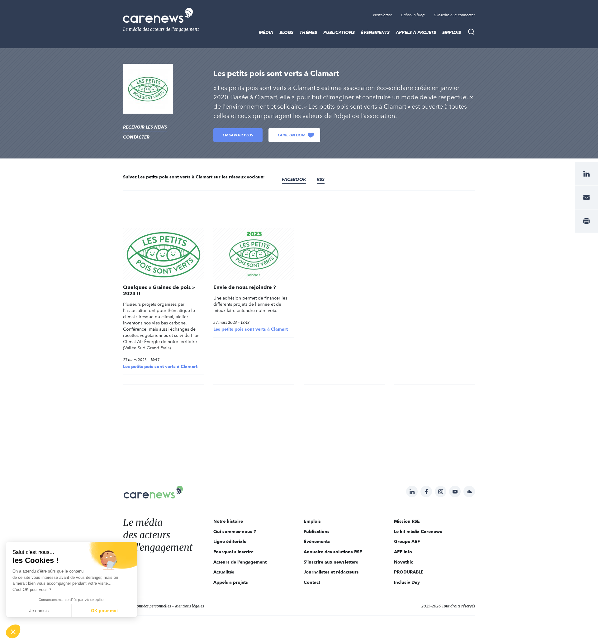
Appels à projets (416, 32)
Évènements (375, 32)
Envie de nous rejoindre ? (244, 287)
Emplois (451, 32)
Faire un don (291, 135)
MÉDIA (266, 32)
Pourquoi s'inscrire (233, 551)
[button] (13, 631)
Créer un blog (413, 15)
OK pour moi (104, 610)
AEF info (403, 551)
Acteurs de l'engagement (240, 561)
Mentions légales (189, 606)
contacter (136, 137)
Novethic (403, 561)
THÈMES (308, 32)
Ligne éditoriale (229, 541)
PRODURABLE (409, 571)
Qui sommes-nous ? (234, 531)
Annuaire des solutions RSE (333, 551)
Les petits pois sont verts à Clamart (160, 366)
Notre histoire (228, 521)
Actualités (223, 571)
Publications (339, 32)
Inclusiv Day (407, 582)
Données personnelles (152, 606)
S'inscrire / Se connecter (454, 15)
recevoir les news (145, 127)
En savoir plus (238, 135)
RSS (321, 179)
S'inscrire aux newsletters (331, 561)
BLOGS (286, 32)
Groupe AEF (407, 541)
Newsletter (382, 15)
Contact (312, 582)
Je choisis (39, 610)
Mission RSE (407, 521)
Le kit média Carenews (418, 531)
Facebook (294, 179)
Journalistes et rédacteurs (331, 571)
